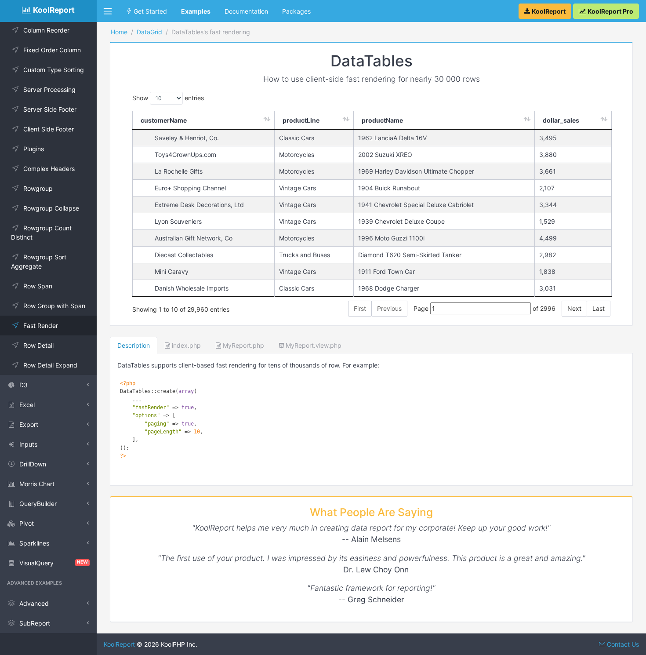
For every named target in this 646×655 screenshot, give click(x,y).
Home (119, 32)
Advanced (34, 603)
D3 (23, 385)
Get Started (149, 11)
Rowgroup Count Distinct (41, 232)
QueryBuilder (38, 503)
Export (28, 424)
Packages (296, 11)
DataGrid (149, 32)
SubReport (34, 623)
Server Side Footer (49, 109)
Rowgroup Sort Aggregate (38, 261)
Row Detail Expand (50, 365)
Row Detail (38, 345)
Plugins (33, 149)
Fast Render (40, 325)
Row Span (37, 286)
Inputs (28, 444)
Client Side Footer (48, 129)
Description (133, 345)
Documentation (246, 11)
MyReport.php (242, 345)
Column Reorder (46, 30)
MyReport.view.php (312, 345)
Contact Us (622, 644)
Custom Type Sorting (53, 69)
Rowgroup (38, 188)
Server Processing (49, 89)
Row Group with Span (54, 305)
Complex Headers (49, 168)
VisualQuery (53, 563)
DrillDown (32, 464)
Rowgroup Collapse (51, 208)
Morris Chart (36, 484)
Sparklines (34, 543)
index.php (185, 345)
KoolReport (119, 644)
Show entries (168, 98)
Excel (27, 404)
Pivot (26, 523)
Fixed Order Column (52, 50)
